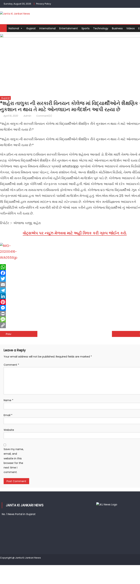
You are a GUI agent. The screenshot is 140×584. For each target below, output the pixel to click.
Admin (27, 116)
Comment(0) (44, 116)
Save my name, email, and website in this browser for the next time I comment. (14, 460)
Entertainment (68, 28)
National (14, 28)
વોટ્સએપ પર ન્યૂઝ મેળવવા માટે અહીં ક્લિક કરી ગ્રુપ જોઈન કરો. (75, 233)
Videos (130, 28)
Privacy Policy (43, 3)
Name (8, 400)
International (47, 28)
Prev (8, 334)
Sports (85, 28)
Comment (11, 365)
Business (117, 28)
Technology (100, 28)
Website (9, 430)
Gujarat (31, 28)
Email (8, 415)
